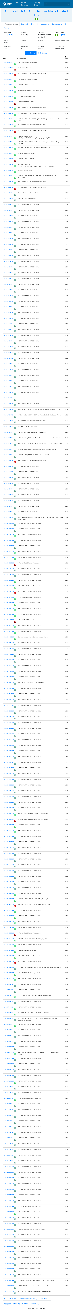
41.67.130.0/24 (8, 85)
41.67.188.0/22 (8, 500)
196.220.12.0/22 (9, 1183)
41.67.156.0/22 (8, 272)
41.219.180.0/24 (9, 899)
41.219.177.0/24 (9, 882)
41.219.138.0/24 (9, 603)
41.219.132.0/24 (9, 557)
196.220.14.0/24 (9, 1195)
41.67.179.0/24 (8, 432)
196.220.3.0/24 (8, 1115)
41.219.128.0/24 (9, 523)
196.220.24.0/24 (9, 1252)
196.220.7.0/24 (8, 1143)
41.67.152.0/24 (8, 238)
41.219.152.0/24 (9, 699)
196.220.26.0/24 (9, 1263)
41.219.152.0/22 (9, 705)
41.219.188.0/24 (9, 956)
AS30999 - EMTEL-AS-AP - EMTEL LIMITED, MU (21, 1304)
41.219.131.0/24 (9, 551)
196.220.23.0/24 (9, 1246)
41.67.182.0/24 (8, 455)
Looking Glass (37, 4)
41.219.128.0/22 (9, 529)
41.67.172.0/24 (8, 381)
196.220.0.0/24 (8, 1086)
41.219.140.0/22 (9, 620)
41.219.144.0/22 (9, 648)
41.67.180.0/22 (8, 443)
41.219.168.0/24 (9, 813)
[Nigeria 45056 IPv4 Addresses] (36, 19)
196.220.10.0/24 (9, 1166)
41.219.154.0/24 (9, 716)
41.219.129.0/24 (9, 540)
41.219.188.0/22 (9, 961)
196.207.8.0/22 (8, 1035)
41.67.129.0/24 (8, 79)
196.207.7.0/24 (8, 1024)
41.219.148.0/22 (9, 677)
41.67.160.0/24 (8, 295)
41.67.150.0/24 (8, 227)
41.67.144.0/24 (8, 181)
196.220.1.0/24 (8, 1104)
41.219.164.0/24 (9, 785)
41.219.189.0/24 (9, 967)
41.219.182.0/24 (9, 916)
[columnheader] (10, 58)
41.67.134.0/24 (8, 113)
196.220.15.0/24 (9, 1200)
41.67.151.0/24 (8, 233)
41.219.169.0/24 (9, 825)
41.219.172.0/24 (9, 842)
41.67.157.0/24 (8, 278)
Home (17, 3)
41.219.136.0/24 (9, 586)
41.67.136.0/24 (8, 124)
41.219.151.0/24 (9, 694)
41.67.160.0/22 (8, 301)
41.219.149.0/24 (9, 682)
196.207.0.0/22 (8, 990)
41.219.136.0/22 (9, 591)
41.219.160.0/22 (9, 762)
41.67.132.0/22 (8, 102)
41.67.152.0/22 (8, 244)
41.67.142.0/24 (8, 170)
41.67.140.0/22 (8, 159)
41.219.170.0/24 (9, 830)
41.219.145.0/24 (9, 654)
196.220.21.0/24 (9, 1234)
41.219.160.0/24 (9, 756)
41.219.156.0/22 (9, 734)
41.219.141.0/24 (9, 625)
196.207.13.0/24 (9, 1069)
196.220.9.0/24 (8, 1160)
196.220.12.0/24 (9, 1178)
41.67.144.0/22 (8, 187)
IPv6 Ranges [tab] (42, 53)
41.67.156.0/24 (8, 267)
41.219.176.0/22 (9, 876)
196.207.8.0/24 (8, 1030)
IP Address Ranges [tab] (11, 24)
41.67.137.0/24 (8, 136)
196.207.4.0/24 (8, 1001)
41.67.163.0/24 (8, 318)
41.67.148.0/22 (8, 216)
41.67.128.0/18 (8, 73)
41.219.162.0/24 (9, 773)
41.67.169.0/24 (8, 364)
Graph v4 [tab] (24, 24)
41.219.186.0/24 (9, 944)
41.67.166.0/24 (8, 341)
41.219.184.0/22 (9, 933)
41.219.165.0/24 (9, 796)
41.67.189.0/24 (8, 506)
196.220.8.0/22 (8, 1155)
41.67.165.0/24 (8, 335)
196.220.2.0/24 (8, 1109)
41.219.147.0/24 (9, 665)
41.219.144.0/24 (9, 642)
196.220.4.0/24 (8, 1121)
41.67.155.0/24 (8, 261)
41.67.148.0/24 (8, 210)
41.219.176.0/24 (9, 870)
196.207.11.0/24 (9, 1052)
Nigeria (61, 35)
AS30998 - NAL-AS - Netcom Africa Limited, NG (36, 13)
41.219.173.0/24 (9, 853)
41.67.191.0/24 (8, 517)
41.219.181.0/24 (9, 910)
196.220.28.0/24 (9, 1274)
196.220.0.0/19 (8, 1098)
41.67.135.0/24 (8, 119)
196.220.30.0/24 (9, 1286)
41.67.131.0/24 (8, 90)
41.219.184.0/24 (9, 927)
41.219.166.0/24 (9, 802)
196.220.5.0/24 (8, 1132)
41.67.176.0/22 (8, 415)
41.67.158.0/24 (8, 284)
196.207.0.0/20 (8, 995)
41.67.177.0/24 (8, 420)
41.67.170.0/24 (8, 369)
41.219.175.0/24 (9, 864)
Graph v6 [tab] (34, 24)
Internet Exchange (24, 4)
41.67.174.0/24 (8, 398)
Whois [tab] (6, 28)
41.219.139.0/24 (9, 608)
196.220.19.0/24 (9, 1223)
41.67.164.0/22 (8, 329)
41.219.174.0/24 (9, 859)
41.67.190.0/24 (8, 512)
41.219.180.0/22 (9, 904)
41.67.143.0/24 (8, 176)
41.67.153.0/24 (8, 250)
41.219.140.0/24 (9, 614)
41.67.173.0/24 (8, 392)
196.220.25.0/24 (9, 1257)
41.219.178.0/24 (9, 887)
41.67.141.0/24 (8, 164)
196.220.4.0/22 (8, 1126)
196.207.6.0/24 (8, 1018)
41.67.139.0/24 (8, 147)
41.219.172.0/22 (9, 847)
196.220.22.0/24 (9, 1240)
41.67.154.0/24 (8, 255)
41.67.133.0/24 (8, 107)
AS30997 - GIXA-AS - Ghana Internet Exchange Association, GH (27, 1299)
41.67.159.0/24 (8, 290)
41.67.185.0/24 (8, 477)
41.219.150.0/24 (9, 688)
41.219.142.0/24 (9, 631)
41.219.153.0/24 (9, 711)
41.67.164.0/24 (8, 324)
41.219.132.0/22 (9, 563)
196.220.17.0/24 (9, 1212)
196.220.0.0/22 (8, 1092)
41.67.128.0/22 (8, 68)
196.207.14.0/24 (9, 1075)
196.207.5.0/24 (8, 1012)
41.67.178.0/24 (8, 426)
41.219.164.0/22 (9, 790)
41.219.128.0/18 (9, 534)
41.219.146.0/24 (9, 660)
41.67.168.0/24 (8, 352)
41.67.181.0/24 (8, 449)
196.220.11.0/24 (9, 1172)
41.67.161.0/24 (8, 307)
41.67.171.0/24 (8, 375)
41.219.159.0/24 (9, 751)
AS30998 (8, 35)
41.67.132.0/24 (8, 96)
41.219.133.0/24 (9, 568)
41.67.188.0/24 (8, 494)
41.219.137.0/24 (9, 597)
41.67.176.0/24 (8, 409)
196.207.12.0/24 (9, 1058)
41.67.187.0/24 (8, 489)
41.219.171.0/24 (9, 836)
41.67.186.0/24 (8, 483)
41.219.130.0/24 (9, 546)
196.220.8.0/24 (8, 1149)
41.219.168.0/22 (9, 819)
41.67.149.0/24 (8, 221)
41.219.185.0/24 (9, 938)
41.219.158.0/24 (9, 745)
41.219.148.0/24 (9, 671)
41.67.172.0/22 (8, 386)
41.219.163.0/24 (9, 779)
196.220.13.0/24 (9, 1189)
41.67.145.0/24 (8, 193)
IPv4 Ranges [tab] (30, 53)
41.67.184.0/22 (8, 472)
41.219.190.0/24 (9, 973)
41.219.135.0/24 (9, 580)
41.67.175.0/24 (8, 403)
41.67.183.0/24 (8, 460)
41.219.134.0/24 (9, 574)
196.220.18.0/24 (9, 1217)
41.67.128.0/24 (8, 62)
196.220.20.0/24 (9, 1229)
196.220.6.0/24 (8, 1138)
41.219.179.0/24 (9, 893)
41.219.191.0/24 (9, 978)
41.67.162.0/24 (8, 312)
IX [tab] (65, 24)
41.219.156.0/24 (9, 728)
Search (68, 4)
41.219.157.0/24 (9, 739)
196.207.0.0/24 (8, 984)
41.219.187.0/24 (9, 950)
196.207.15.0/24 (9, 1081)
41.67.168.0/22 (8, 358)
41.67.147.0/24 (8, 204)
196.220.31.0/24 (9, 1291)
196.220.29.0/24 (9, 1280)
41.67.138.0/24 (8, 142)
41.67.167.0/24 (8, 346)
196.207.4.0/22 (8, 1007)
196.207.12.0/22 (9, 1064)
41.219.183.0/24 (9, 921)
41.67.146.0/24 (8, 198)
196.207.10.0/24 (9, 1047)
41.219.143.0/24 (9, 637)
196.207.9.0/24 (8, 1041)
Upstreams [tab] (45, 24)
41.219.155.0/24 (9, 722)
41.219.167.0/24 (9, 808)
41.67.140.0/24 (8, 153)
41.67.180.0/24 (8, 438)
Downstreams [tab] (57, 24)
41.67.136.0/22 (8, 130)
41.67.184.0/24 (8, 466)
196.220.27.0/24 (9, 1269)
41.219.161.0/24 (9, 768)
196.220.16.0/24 (9, 1206)
